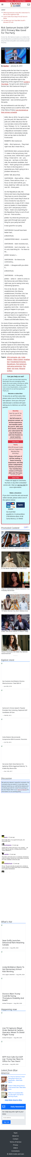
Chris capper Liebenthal (8, 974)
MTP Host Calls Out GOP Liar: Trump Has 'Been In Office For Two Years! (12, 1059)
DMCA (15, 1148)
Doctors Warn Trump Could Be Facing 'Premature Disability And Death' (13, 996)
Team (15, 1133)
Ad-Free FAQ (21, 485)
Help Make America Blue (13, 1100)
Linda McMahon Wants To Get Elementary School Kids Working (13, 969)
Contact (15, 1139)
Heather (6, 66)
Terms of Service (22, 789)
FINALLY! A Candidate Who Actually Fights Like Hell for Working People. (16, 1094)
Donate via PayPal (20, 505)
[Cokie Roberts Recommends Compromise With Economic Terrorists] (15, 727)
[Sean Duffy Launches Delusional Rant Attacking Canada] (13, 931)
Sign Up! (6, 1122)
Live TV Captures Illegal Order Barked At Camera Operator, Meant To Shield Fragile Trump (13, 1031)
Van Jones (15, 368)
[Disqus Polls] (15, 813)
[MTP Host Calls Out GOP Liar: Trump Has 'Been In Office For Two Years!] (13, 1048)
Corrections (15, 1151)
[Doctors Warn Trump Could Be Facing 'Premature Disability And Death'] (13, 985)
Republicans (11, 364)
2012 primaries (12, 357)
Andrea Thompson (7, 1003)
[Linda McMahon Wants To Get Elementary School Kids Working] (13, 958)
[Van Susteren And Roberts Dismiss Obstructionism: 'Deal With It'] (15, 671)
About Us (15, 1136)
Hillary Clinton (18, 359)
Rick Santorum (21, 364)
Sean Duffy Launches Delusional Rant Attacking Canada (13, 942)
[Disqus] (15, 853)
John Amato (5, 948)
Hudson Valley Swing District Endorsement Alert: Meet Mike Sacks (17, 1087)
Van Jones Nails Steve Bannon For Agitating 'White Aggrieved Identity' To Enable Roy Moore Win (14, 766)
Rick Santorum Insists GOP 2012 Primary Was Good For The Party (15, 30)
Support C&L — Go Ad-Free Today (15, 1)
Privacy (15, 1145)
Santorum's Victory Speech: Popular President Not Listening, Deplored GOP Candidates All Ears (14, 710)
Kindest (10, 509)
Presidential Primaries (18, 362)
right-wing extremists (14, 366)
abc (19, 357)
